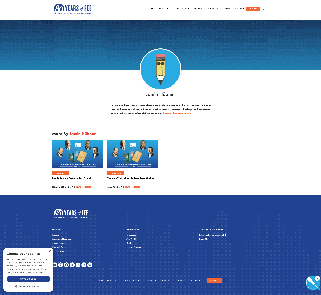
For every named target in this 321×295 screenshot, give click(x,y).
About (238, 8)
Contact (55, 235)
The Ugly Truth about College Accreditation (130, 177)
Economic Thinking (205, 8)
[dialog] (28, 270)
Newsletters (131, 235)
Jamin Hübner (83, 187)
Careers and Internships (62, 239)
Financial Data (58, 247)
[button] (28, 286)
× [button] (49, 251)
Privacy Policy (58, 251)
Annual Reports (58, 243)
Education (116, 173)
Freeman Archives (133, 247)
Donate (253, 8)
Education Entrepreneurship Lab (212, 235)
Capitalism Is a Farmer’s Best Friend (71, 177)
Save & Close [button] (28, 279)
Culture (60, 173)
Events (226, 8)
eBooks (129, 243)
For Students (158, 8)
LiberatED (203, 239)
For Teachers (180, 8)
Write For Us (131, 239)
